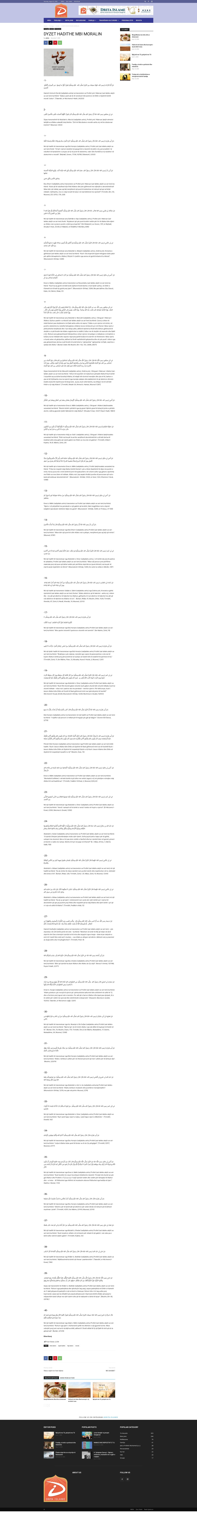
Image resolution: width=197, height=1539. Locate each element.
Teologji (57, 20)
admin (47, 38)
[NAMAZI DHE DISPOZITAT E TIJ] (87, 1445)
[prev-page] (45, 1405)
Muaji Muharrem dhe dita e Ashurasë (55, 1399)
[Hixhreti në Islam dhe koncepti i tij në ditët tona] (79, 1390)
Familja (91, 20)
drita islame (53, 1345)
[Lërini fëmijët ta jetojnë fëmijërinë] (87, 1435)
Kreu (49, 20)
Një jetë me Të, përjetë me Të (101, 1399)
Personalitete (127, 20)
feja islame (70, 1345)
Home (45, 26)
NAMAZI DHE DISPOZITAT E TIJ (104, 1442)
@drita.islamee (110, 1417)
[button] (145, 1)
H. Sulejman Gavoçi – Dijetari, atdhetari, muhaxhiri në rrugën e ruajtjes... (104, 1454)
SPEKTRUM (77, 1)
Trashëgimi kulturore (108, 20)
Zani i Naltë (139, 1509)
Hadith (57, 26)
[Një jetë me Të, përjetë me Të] (104, 1390)
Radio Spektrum (148, 1509)
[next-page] (48, 1405)
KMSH (62, 1)
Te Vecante (58, 29)
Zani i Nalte (69, 1)
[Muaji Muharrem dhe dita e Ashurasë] (55, 1390)
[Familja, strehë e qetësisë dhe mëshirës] (125, 67)
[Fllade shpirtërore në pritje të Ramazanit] (49, 1455)
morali (77, 1345)
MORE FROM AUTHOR (67, 1378)
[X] (50, 43)
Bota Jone (69, 20)
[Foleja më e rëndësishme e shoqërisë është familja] (125, 77)
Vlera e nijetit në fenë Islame (53, 1371)
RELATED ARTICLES (51, 1378)
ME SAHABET (110, 1371)
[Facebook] (148, 1)
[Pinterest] (55, 43)
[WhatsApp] (60, 43)
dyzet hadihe (61, 1345)
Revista (139, 20)
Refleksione (81, 20)
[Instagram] (151, 1)
